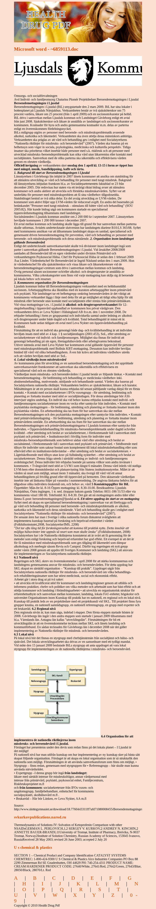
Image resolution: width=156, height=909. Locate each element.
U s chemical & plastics (33, 847)
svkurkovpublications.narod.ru (40, 817)
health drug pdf (69, 19)
